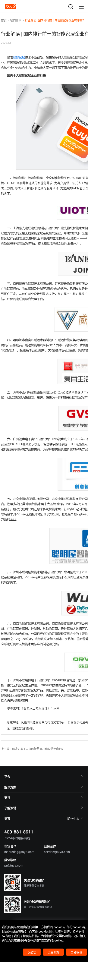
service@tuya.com (57, 852)
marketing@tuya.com (19, 852)
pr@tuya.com (13, 865)
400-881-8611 (18, 832)
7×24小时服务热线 (17, 838)
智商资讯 (15, 20)
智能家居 (19, 57)
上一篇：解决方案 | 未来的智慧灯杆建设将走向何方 (33, 748)
